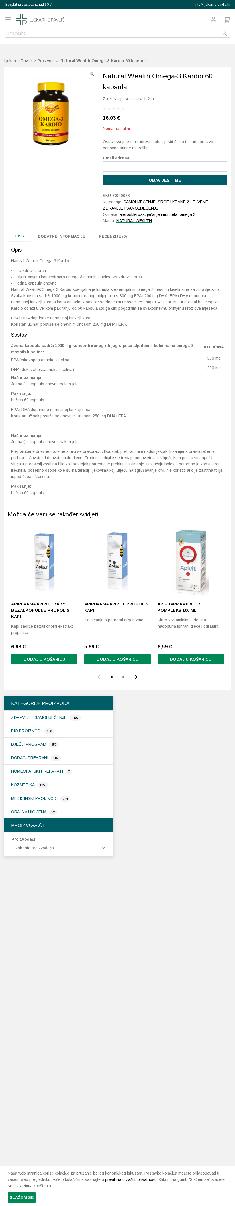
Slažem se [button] (22, 1197)
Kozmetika (23, 785)
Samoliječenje (140, 202)
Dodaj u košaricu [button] (44, 659)
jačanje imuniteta (162, 214)
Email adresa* (117, 158)
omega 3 (187, 214)
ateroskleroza (132, 214)
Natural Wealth (134, 220)
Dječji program (29, 744)
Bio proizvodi (27, 731)
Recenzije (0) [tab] (113, 236)
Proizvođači (23, 839)
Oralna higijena (29, 812)
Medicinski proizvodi (35, 798)
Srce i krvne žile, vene (183, 202)
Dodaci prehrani (30, 757)
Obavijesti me (165, 180)
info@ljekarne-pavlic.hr (212, 5)
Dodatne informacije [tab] (61, 236)
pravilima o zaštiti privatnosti (130, 1179)
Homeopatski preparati (37, 771)
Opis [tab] (19, 236)
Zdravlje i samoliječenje (39, 717)
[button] (91, 74)
